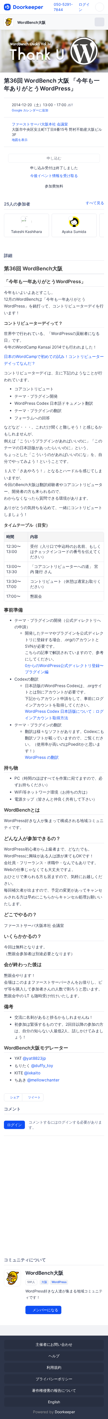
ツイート (34, 1097)
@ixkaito (32, 1072)
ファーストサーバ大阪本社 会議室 (40, 124)
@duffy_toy (42, 1065)
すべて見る (95, 203)
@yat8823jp (34, 1058)
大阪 (44, 1282)
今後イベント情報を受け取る (54, 175)
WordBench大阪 (31, 22)
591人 (31, 1282)
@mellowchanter (43, 1080)
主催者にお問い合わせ (54, 1344)
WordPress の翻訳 (42, 757)
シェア (14, 1097)
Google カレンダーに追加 (30, 110)
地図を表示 (20, 140)
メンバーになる (44, 1310)
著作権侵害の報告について (54, 1390)
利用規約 (54, 1367)
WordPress (59, 1282)
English (54, 1402)
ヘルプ (54, 1356)
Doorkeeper (65, 1412)
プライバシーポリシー (54, 1379)
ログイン (14, 1124)
